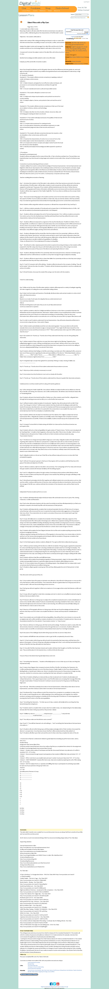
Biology (79, 49)
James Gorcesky (76, 61)
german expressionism (78, 44)
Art (77, 50)
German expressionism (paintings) (34, 968)
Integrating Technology (42, 971)
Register (88, 1)
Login (85, 1)
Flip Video (30, 971)
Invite (46, 986)
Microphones (79, 970)
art (84, 42)
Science (80, 50)
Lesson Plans (26, 10)
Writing (84, 49)
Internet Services (31, 970)
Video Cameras (35, 971)
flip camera (80, 42)
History (67, 52)
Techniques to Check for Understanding (36, 967)
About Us (57, 10)
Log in (72, 36)
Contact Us (59, 986)
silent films (74, 42)
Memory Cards (66, 970)
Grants (35, 10)
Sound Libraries (38, 970)
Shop (47, 8)
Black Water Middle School (77, 57)
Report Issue (53, 986)
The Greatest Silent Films (33, 965)
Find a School (62, 8)
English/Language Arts (77, 47)
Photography (73, 49)
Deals (50, 10)
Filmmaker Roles (31, 964)
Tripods (74, 970)
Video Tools (43, 970)
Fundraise (35, 8)
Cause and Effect (51, 971)
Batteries (71, 970)
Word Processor (56, 970)
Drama (85, 50)
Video (73, 50)
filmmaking (68, 44)
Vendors (49, 986)
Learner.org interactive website (34, 962)
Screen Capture (49, 970)
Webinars (43, 10)
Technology (68, 50)
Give (24, 8)
